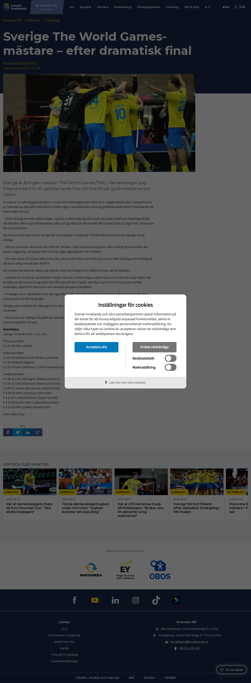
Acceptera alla (96, 347)
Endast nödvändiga (154, 347)
